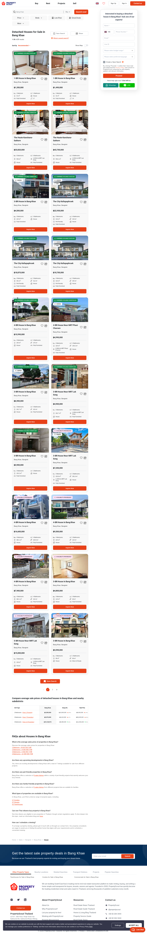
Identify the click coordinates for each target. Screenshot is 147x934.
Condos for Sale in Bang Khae (52, 877)
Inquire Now (30, 103)
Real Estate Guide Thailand (84, 909)
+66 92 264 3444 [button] (114, 914)
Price (19, 18)
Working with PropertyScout (52, 916)
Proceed (119, 76)
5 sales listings (39, 787)
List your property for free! (51, 913)
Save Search (60, 33)
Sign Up (113, 3)
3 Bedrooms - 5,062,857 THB (22, 752)
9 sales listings (39, 775)
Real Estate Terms (80, 920)
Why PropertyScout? (50, 909)
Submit (127, 856)
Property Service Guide (82, 916)
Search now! (81, 12)
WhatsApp (112, 85)
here (41, 816)
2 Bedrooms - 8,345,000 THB (22, 750)
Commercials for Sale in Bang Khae (86, 877)
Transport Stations (80, 872)
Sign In (124, 3)
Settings (118, 925)
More (19, 23)
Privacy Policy (120, 68)
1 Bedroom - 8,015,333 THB (21, 747)
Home (14, 840)
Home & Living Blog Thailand (85, 913)
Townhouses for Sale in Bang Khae (22, 877)
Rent (48, 3)
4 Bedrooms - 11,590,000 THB (22, 754)
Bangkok (28, 840)
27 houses (15, 802)
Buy (36, 3)
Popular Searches (112, 872)
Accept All (134, 925)
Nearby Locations (41, 872)
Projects (96, 872)
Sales (21, 840)
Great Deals (76, 18)
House (46, 840)
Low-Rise (58, 18)
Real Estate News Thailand (84, 905)
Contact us (138, 3)
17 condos (15, 800)
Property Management (50, 920)
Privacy (81, 931)
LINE (128, 85)
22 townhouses (17, 804)
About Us (45, 905)
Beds (37, 18)
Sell (74, 3)
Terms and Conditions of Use (97, 931)
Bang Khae (37, 840)
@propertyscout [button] (114, 910)
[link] (90, 927)
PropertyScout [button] (113, 905)
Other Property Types (20, 872)
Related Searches (60, 872)
